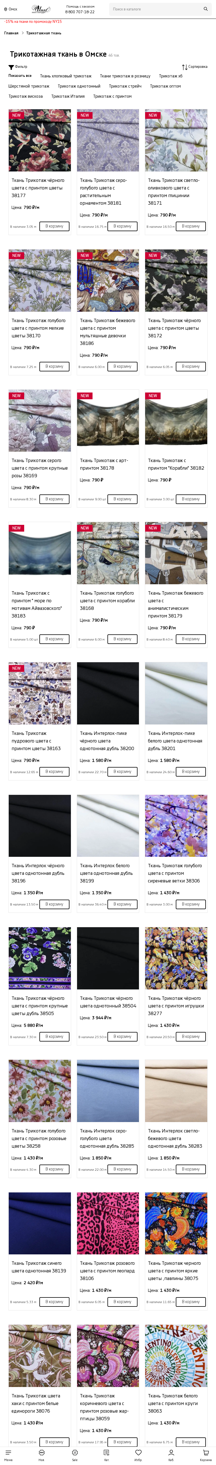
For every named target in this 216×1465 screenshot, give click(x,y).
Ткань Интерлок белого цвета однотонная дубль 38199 (106, 873)
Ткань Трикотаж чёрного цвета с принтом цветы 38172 (174, 328)
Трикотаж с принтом (112, 96)
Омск (13, 9)
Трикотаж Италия (68, 96)
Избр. (138, 1460)
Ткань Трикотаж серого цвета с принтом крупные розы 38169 (40, 468)
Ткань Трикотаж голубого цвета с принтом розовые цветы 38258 (39, 1139)
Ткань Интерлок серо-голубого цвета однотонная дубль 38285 (107, 1139)
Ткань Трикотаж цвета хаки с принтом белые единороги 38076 (36, 1403)
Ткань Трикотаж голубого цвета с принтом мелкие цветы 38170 (39, 328)
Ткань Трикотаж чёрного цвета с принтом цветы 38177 (38, 188)
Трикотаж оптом (165, 86)
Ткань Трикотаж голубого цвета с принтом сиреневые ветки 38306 (175, 873)
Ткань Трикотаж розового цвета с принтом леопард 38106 (107, 1271)
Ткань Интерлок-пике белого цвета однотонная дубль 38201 (175, 741)
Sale (75, 1460)
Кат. (106, 1460)
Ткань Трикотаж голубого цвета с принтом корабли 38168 (107, 601)
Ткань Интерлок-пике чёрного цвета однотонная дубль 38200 (107, 741)
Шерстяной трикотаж (28, 86)
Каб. (171, 1460)
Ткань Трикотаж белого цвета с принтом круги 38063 (173, 1403)
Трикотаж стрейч (125, 86)
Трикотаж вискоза (25, 96)
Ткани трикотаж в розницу (125, 76)
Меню (8, 1460)
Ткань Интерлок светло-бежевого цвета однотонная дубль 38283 (175, 1139)
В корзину (54, 226)
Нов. (42, 1460)
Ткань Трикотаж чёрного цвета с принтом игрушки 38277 (176, 1006)
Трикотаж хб (171, 76)
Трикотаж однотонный (79, 86)
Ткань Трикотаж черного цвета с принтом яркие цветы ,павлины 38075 (174, 1271)
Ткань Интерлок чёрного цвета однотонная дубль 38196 (38, 873)
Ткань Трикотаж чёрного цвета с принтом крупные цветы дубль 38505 (40, 1006)
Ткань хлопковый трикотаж (65, 76)
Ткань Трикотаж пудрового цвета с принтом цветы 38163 (36, 741)
